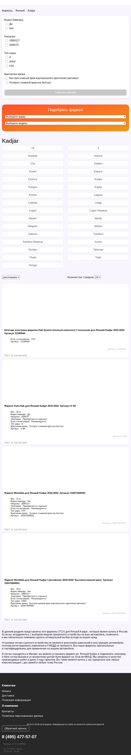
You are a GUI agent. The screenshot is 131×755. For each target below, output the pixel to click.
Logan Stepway (98, 210)
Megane (32, 226)
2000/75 (14, 45)
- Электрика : (15, 419)
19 (32, 148)
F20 (11, 66)
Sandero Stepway (33, 241)
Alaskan (32, 155)
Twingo (33, 265)
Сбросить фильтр (65, 92)
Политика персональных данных (22, 715)
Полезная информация (16, 700)
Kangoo (32, 187)
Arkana (98, 155)
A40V (12, 61)
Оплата (6, 691)
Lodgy (98, 202)
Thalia (32, 257)
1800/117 (14, 40)
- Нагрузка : (15, 416)
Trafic (98, 257)
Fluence (32, 179)
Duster (33, 171)
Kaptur (98, 187)
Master (33, 218)
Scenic (98, 241)
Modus (98, 226)
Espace (98, 171)
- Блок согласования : (20, 339)
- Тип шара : (15, 424)
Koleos (33, 195)
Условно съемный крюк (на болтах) (30, 82)
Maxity (98, 218)
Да (10, 23)
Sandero (98, 234)
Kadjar (31, 10)
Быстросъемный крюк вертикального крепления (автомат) (44, 78)
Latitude (32, 202)
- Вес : (12, 412)
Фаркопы (7, 10)
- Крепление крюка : (19, 426)
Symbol (32, 249)
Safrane (32, 234)
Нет (11, 28)
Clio (33, 163)
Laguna (98, 195)
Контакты (8, 711)
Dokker (98, 163)
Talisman (98, 249)
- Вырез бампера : (18, 414)
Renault (20, 10)
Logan (32, 210)
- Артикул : (14, 341)
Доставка (8, 695)
